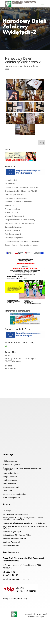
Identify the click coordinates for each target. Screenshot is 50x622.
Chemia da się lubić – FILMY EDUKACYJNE (21, 191)
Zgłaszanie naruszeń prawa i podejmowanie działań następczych (22, 469)
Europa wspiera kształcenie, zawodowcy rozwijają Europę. (24, 523)
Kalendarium (9, 205)
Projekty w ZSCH (11, 212)
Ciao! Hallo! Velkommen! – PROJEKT (15, 514)
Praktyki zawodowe (12, 209)
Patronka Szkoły (11, 180)
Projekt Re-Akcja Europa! (12, 532)
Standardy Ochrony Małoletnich (14, 494)
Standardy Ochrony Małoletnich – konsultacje (22, 241)
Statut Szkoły (10, 184)
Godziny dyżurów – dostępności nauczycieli (21, 187)
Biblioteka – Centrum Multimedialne (18, 202)
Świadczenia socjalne (11, 546)
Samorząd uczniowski (11, 487)
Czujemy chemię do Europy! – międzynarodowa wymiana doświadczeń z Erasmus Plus (23, 518)
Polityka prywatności (13, 234)
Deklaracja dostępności (14, 238)
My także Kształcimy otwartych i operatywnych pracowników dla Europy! (25, 527)
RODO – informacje (12, 230)
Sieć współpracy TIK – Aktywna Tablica (19, 223)
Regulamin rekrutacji (10, 480)
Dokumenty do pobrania (14, 194)
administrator (26, 66)
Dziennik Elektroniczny (13, 227)
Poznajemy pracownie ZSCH (16, 198)
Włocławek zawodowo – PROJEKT (15, 539)
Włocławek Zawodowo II (14, 216)
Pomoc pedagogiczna (10, 473)
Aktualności (7, 511)
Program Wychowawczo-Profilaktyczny (20, 220)
